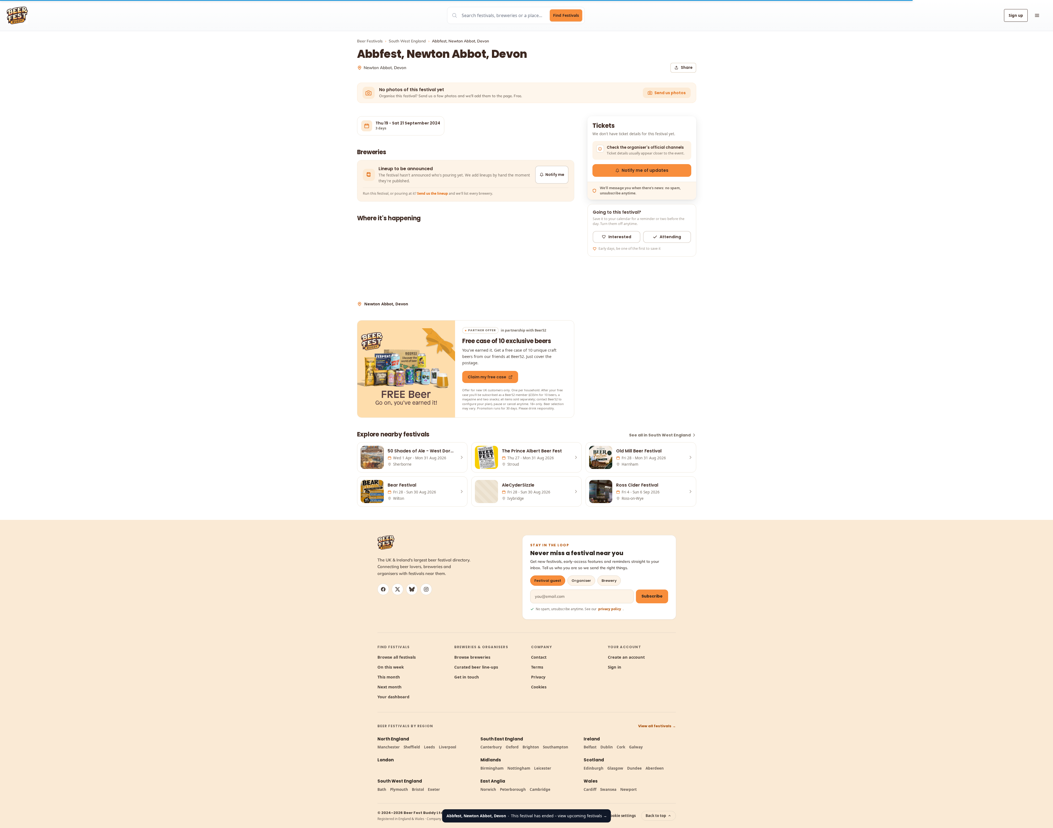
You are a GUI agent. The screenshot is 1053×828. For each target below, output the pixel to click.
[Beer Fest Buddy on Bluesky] (412, 589)
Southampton (555, 747)
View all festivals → (657, 726)
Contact (538, 657)
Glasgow (615, 768)
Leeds (429, 747)
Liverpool (447, 747)
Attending (670, 237)
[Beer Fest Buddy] (385, 542)
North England (393, 739)
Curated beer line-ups (476, 667)
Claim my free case (487, 377)
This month (388, 677)
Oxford (512, 747)
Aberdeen (655, 768)
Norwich (488, 789)
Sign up (1016, 15)
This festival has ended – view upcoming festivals (527, 815)
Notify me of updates (645, 170)
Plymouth (399, 789)
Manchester (388, 747)
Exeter (434, 789)
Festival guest (547, 580)
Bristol (418, 789)
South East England (501, 739)
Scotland (594, 760)
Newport (628, 789)
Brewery (609, 580)
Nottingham (518, 768)
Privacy (538, 677)
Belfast (590, 747)
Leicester (542, 768)
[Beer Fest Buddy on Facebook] (383, 589)
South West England (407, 41)
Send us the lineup (432, 193)
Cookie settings (622, 815)
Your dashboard (393, 696)
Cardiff (590, 789)
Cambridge (540, 789)
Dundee (634, 768)
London (385, 760)
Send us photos (670, 93)
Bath (381, 789)
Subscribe (652, 596)
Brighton (531, 747)
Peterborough (513, 789)
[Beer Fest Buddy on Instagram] (426, 589)
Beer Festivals (370, 41)
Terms (537, 667)
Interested (619, 237)
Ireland (592, 739)
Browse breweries (472, 657)
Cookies (538, 686)
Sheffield (412, 747)
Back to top (656, 815)
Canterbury (491, 747)
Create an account (626, 657)
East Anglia (492, 781)
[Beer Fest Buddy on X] (397, 589)
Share (686, 67)
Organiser (581, 580)
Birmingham (492, 768)
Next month (389, 686)
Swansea (608, 789)
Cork (621, 747)
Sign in (614, 667)
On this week (390, 667)
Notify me (554, 174)
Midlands (490, 760)
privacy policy (609, 609)
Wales (591, 781)
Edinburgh (593, 768)
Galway (636, 747)
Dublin (606, 747)
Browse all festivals (396, 657)
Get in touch (466, 677)
